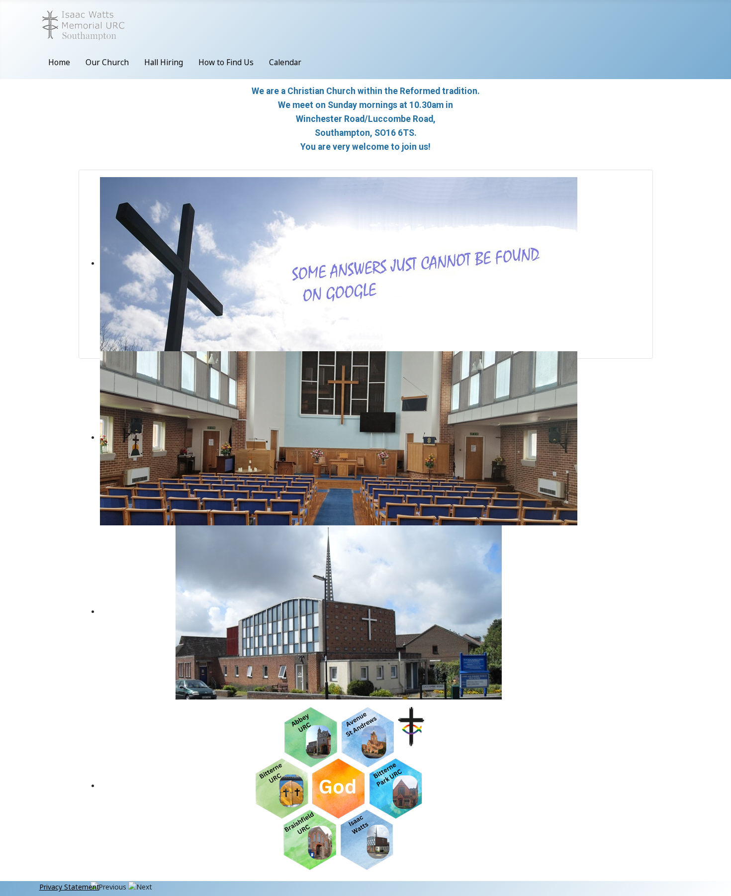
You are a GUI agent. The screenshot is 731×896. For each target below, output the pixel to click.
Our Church (107, 62)
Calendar (285, 62)
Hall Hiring (163, 62)
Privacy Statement (69, 887)
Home (59, 62)
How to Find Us (226, 62)
